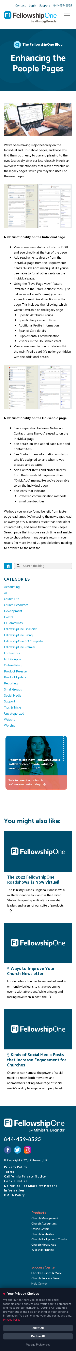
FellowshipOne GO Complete (23, 641)
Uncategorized (14, 713)
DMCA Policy (14, 1195)
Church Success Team (45, 1278)
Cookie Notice (16, 1181)
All (5, 593)
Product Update (15, 677)
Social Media (12, 695)
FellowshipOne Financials (20, 629)
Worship (9, 725)
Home (8, 566)
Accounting (12, 587)
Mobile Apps (12, 659)
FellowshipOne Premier (19, 647)
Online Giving (12, 665)
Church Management (44, 1218)
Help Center (39, 1283)
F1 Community (13, 623)
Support (44, 5)
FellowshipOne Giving (18, 635)
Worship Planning (42, 1249)
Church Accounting (44, 1223)
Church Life (11, 599)
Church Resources (16, 605)
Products (38, 1212)
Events (8, 617)
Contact (20, 5)
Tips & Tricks (12, 707)
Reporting (11, 683)
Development (13, 611)
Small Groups (13, 689)
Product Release (15, 671)
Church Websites (42, 1234)
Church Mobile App (43, 1244)
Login (32, 5)
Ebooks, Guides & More (46, 1273)
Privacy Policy (15, 1167)
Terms (9, 1171)
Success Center (43, 1267)
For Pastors (12, 653)
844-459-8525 (62, 5)
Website (9, 720)
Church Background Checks (49, 1239)
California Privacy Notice (25, 1176)
